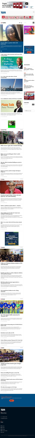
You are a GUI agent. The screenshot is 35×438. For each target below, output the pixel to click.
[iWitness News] (3, 409)
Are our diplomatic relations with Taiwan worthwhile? (11, 98)
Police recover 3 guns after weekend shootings (11, 145)
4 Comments (26, 70)
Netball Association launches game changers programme (11, 364)
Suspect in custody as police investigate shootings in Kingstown (10, 171)
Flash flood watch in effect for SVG (7, 332)
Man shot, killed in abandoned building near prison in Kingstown (11, 163)
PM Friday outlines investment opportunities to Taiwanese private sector (10, 282)
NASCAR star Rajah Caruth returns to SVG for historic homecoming (12, 380)
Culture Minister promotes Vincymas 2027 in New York (11, 340)
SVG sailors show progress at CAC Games (9, 387)
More (21, 129)
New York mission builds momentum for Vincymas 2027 (10, 315)
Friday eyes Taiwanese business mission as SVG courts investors (11, 263)
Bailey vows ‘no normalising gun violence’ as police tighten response (10, 154)
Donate (29, 52)
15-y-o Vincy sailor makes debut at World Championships (9, 77)
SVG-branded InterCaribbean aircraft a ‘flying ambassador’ (10, 291)
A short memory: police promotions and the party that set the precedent (11, 55)
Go (33, 104)
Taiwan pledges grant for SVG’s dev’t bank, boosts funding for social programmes (10, 213)
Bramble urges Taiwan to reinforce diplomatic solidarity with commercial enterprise (11, 273)
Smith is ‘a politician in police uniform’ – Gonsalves (11, 205)
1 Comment (26, 82)
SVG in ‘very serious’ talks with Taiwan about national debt (11, 223)
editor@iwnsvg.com (4, 418)
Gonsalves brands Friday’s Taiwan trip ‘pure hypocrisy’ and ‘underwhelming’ (11, 195)
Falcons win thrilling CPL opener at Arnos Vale (10, 372)
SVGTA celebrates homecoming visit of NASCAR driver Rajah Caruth (11, 325)
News (1, 51)
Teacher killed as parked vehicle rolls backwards (9, 43)
